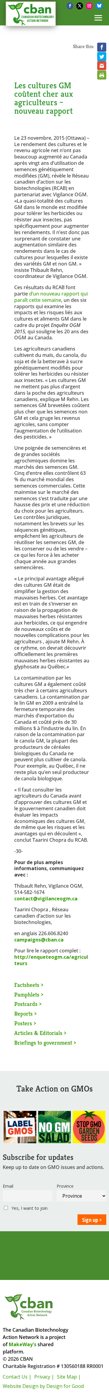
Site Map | (69, 1376)
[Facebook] (70, 5)
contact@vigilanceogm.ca (46, 898)
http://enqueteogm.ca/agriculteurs (51, 960)
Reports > (25, 1013)
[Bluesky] (99, 5)
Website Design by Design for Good (43, 1386)
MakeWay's (22, 1344)
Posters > (25, 1023)
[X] (79, 5)
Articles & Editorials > (40, 1032)
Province (65, 1186)
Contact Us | (17, 1376)
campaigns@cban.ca (39, 939)
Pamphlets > (28, 994)
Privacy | (44, 1376)
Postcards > (27, 1003)
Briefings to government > (45, 1042)
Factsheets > (28, 984)
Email (8, 1186)
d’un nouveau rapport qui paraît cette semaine (51, 296)
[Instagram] (89, 5)
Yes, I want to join (29, 1208)
